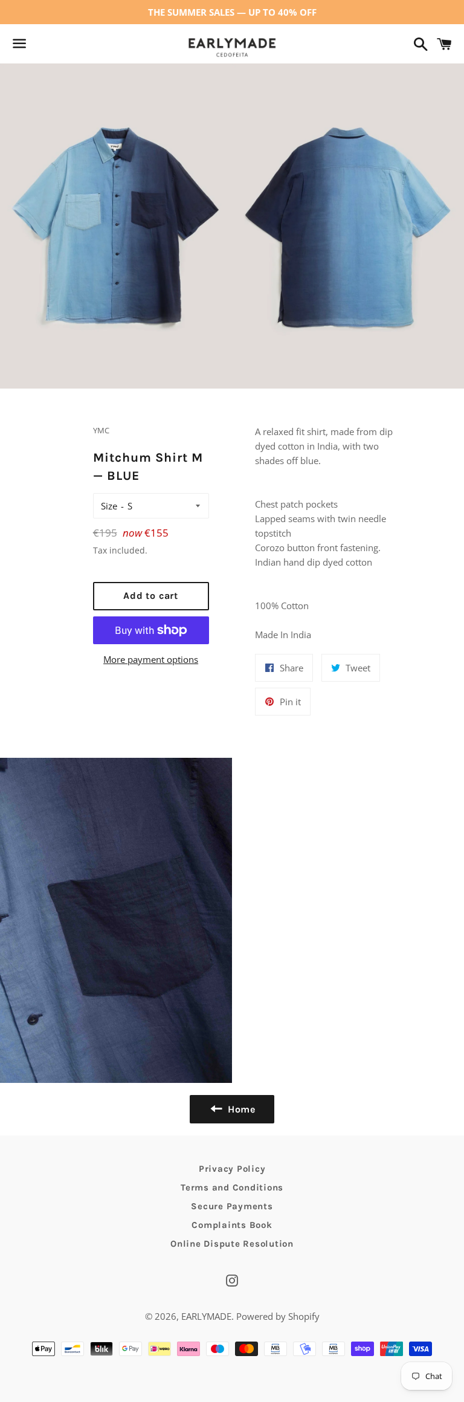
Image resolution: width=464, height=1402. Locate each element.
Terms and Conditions (232, 1187)
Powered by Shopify (278, 1316)
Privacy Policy (232, 1168)
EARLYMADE (206, 1316)
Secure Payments (231, 1206)
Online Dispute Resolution (232, 1243)
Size (109, 506)
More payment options (150, 659)
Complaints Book (232, 1224)
